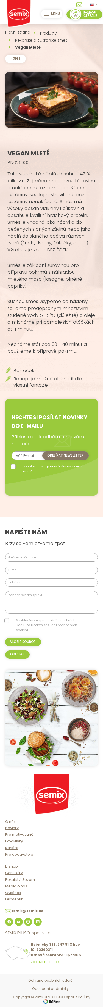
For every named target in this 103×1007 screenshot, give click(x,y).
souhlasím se (52, 468)
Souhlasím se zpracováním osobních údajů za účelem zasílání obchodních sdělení (46, 625)
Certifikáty (14, 873)
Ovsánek (13, 892)
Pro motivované (19, 834)
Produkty (48, 33)
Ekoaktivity (14, 841)
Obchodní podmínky (50, 988)
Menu (55, 14)
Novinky (12, 828)
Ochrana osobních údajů (50, 980)
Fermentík (14, 899)
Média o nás (16, 886)
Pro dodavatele (19, 854)
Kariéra (11, 847)
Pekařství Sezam (20, 879)
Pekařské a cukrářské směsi (41, 40)
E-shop (11, 866)
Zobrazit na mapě (45, 962)
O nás (10, 821)
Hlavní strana (17, 32)
